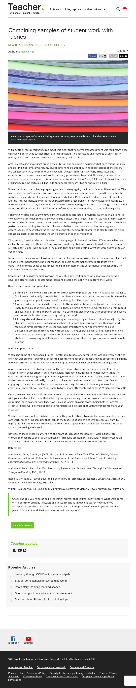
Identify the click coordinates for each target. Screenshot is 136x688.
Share (92, 56)
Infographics (73, 9)
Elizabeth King (26, 51)
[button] (24, 550)
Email (112, 56)
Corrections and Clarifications (62, 676)
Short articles (51, 45)
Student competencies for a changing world (41, 580)
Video (88, 9)
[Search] (118, 8)
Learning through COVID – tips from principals (42, 574)
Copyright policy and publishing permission (73, 673)
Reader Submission (23, 45)
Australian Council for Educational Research (37, 658)
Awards (100, 9)
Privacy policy (15, 673)
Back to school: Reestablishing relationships (41, 599)
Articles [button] (54, 9)
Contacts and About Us (82, 667)
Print (122, 56)
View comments (22, 525)
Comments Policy (36, 673)
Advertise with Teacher (20, 667)
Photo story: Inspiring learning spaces (37, 587)
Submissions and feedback (51, 667)
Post (101, 56)
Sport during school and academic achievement (43, 593)
